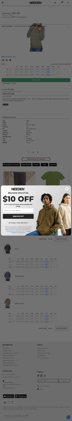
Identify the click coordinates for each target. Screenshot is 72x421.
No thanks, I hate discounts (18, 223)
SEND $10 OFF (18, 216)
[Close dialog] (66, 188)
